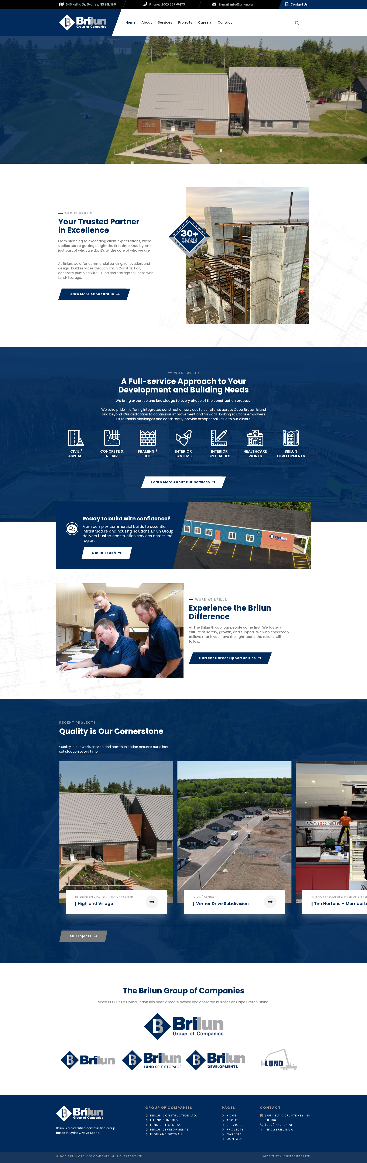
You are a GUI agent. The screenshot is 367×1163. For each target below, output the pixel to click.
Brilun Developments (291, 454)
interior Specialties (219, 454)
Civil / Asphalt (76, 454)
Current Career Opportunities (227, 658)
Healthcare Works (255, 454)
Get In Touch (104, 553)
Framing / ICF (147, 454)
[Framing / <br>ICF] (148, 438)
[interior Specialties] (219, 438)
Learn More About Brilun (91, 294)
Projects (185, 22)
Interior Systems (183, 454)
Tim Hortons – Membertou (106, 904)
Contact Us (299, 4)
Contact (225, 22)
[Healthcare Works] (255, 438)
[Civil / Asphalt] (76, 438)
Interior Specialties (90, 896)
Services (165, 22)
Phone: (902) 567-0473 (167, 4)
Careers (205, 22)
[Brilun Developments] (291, 438)
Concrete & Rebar (112, 454)
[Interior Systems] (184, 438)
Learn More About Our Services (180, 482)
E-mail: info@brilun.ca (235, 4)
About (146, 22)
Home (131, 22)
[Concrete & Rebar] (112, 438)
